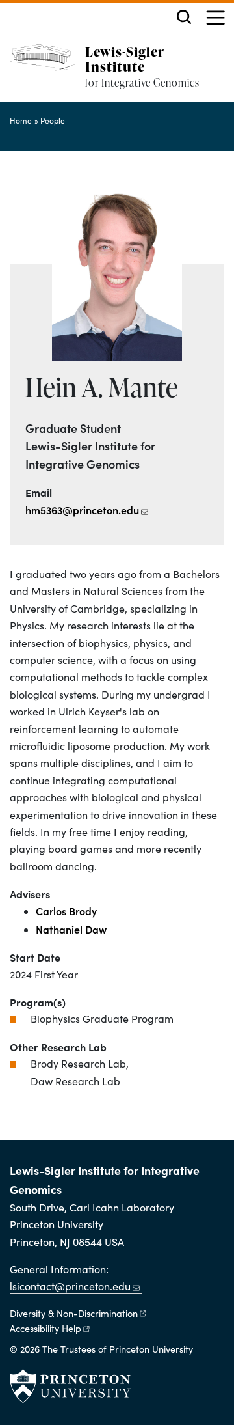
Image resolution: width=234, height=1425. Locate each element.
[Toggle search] (184, 17)
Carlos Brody (66, 911)
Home (21, 120)
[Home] (47, 73)
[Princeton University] (70, 1386)
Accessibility (45, 1328)
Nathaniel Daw (71, 929)
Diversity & (74, 1313)
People (52, 120)
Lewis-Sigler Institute (124, 59)
